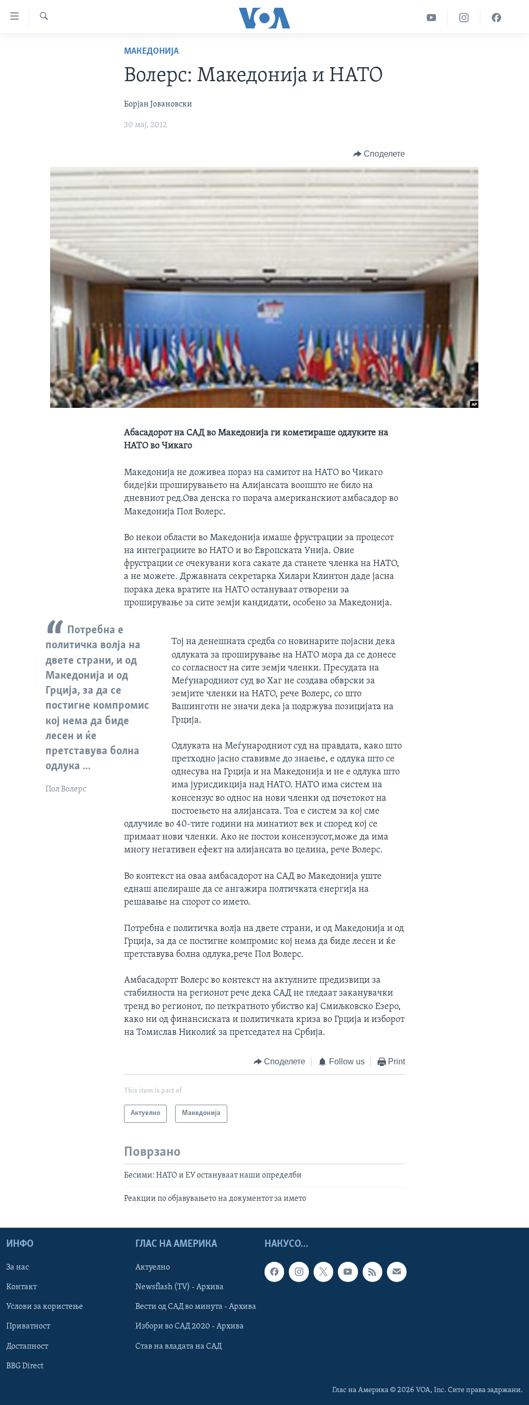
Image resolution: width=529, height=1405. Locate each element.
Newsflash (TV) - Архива (179, 1288)
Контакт (21, 1288)
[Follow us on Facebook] (274, 1272)
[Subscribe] (397, 1272)
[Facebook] (496, 18)
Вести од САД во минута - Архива (195, 1307)
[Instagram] (464, 18)
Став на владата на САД (178, 1346)
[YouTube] (431, 18)
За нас (17, 1268)
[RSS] (372, 1272)
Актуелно (152, 1268)
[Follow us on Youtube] (347, 1272)
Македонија (151, 51)
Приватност (28, 1327)
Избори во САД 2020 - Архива (189, 1327)
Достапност (27, 1346)
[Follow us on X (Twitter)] (323, 1272)
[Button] (379, 154)
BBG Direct (24, 1366)
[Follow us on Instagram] (298, 1272)
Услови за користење (44, 1307)
